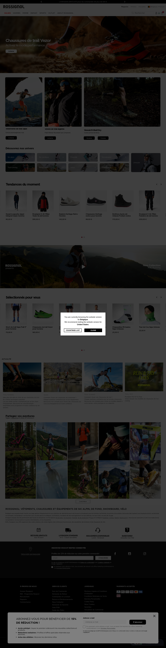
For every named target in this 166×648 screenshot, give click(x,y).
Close (93, 330)
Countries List (73, 330)
